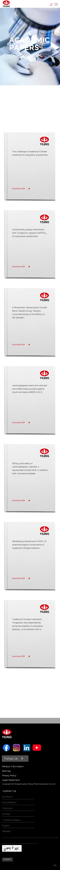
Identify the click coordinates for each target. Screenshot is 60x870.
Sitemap (6, 771)
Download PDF (19, 188)
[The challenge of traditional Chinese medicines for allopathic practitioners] (30, 202)
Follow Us (11, 758)
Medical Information (13, 766)
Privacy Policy (9, 775)
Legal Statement (11, 780)
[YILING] (6, 3)
